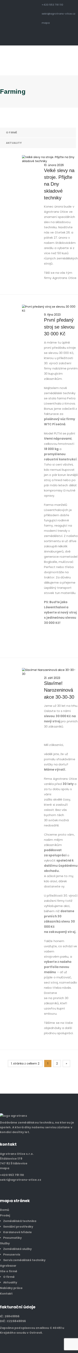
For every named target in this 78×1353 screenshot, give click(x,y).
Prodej (5, 1215)
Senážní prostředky (18, 1227)
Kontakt (6, 1294)
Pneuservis (11, 1254)
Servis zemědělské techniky (24, 1260)
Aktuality (14, 143)
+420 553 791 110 (52, 5)
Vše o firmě (8, 1271)
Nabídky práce (11, 1288)
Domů (4, 1210)
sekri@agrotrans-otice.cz (58, 14)
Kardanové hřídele (17, 1232)
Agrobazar (8, 1266)
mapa (46, 23)
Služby (5, 1243)
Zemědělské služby (17, 1249)
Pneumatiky (12, 1238)
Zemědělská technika (19, 1221)
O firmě (11, 132)
